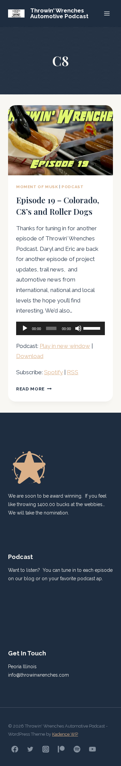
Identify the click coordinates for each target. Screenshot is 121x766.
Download (29, 356)
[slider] (92, 328)
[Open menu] (106, 13)
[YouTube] (92, 749)
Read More (34, 388)
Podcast (72, 186)
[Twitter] (30, 749)
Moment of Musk (37, 186)
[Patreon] (61, 749)
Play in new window (65, 346)
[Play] (25, 328)
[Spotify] (77, 749)
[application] (60, 328)
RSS (72, 372)
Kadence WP (65, 734)
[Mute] (78, 328)
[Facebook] (15, 749)
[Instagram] (45, 749)
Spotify (53, 372)
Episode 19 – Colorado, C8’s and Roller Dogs (57, 206)
